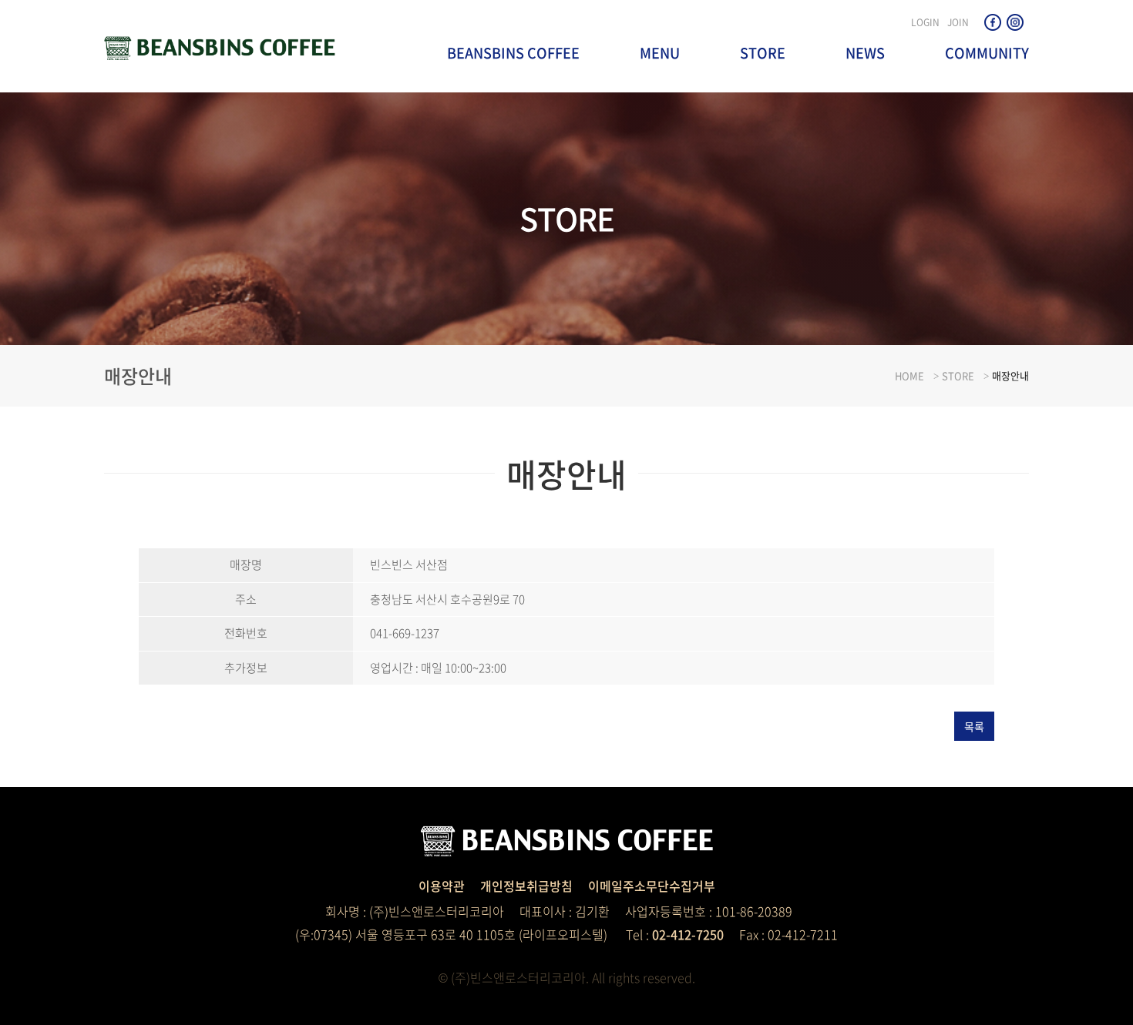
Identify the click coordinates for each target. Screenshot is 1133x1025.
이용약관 (442, 885)
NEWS (865, 52)
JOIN (958, 22)
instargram (1015, 22)
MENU (660, 52)
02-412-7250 (688, 934)
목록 (974, 726)
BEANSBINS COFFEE (513, 52)
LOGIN (925, 22)
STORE (762, 52)
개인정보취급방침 (526, 885)
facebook (992, 22)
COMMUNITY (987, 52)
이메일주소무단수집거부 (651, 885)
